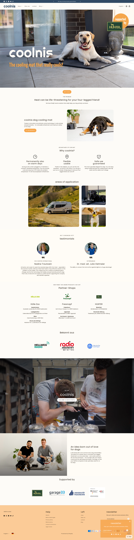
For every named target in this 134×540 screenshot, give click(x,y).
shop (82, 515)
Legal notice (49, 526)
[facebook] (4, 1)
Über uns (83, 517)
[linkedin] (8, 1)
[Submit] (127, 530)
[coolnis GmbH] (9, 6)
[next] (80, 1)
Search (47, 515)
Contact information (51, 524)
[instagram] (6, 1)
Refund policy (49, 522)
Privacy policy (49, 519)
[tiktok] (13, 1)
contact (83, 519)
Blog (82, 522)
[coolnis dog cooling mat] (90, 125)
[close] (130, 521)
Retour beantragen (50, 517)
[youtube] (11, 1)
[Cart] (129, 6)
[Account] (126, 6)
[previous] (53, 1)
